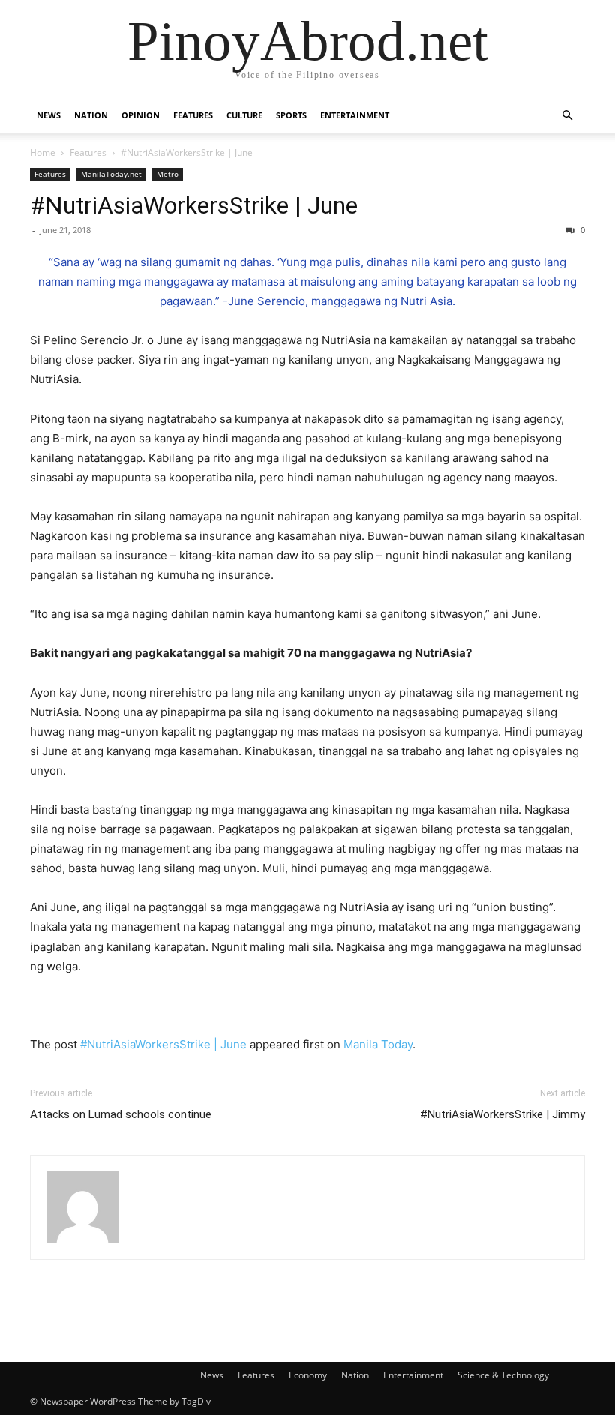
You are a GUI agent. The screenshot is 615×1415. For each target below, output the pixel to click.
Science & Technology (503, 1375)
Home (43, 152)
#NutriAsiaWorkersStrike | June (194, 205)
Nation (91, 115)
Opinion (141, 115)
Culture (244, 115)
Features (193, 115)
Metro (167, 174)
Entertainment (354, 115)
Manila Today (378, 1044)
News (49, 115)
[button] (567, 116)
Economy (308, 1375)
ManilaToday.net (111, 174)
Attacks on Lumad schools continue (121, 1114)
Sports (291, 115)
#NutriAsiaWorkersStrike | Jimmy (502, 1114)
